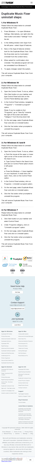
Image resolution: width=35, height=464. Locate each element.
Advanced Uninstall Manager (25, 336)
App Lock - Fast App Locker (8, 388)
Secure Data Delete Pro (7, 360)
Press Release (6, 431)
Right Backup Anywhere (7, 379)
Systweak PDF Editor (6, 334)
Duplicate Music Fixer (22, 7)
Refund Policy (8, 433)
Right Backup (4, 346)
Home (3, 7)
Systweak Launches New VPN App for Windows (24, 418)
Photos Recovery (5, 336)
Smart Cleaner (24, 380)
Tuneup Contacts (22, 387)
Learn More (18, 325)
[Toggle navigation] (31, 2)
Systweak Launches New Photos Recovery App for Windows (24, 410)
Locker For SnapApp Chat (7, 390)
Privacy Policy (29, 431)
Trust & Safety (21, 402)
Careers (17, 433)
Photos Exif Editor (22, 346)
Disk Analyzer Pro (22, 343)
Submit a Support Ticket (24, 396)
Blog (32, 433)
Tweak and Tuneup (23, 348)
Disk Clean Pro (22, 338)
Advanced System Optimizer (8, 338)
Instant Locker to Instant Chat (9, 393)
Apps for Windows (10, 7)
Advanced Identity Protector (25, 341)
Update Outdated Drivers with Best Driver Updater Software (25, 422)
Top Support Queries (23, 394)
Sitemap (25, 433)
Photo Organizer (5, 358)
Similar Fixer (23, 383)
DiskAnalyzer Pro (5, 355)
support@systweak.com (17, 308)
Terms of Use (18, 431)
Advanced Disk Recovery (7, 353)
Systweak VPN (5, 343)
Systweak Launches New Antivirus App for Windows (25, 414)
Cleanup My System (23, 334)
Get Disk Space (22, 353)
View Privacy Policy (6, 461)
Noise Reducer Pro (23, 355)
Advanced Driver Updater (7, 348)
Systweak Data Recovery (7, 362)
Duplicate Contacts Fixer (7, 386)
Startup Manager (22, 350)
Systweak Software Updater (8, 350)
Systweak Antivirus (6, 341)
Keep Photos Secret (23, 385)
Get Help (17, 292)
